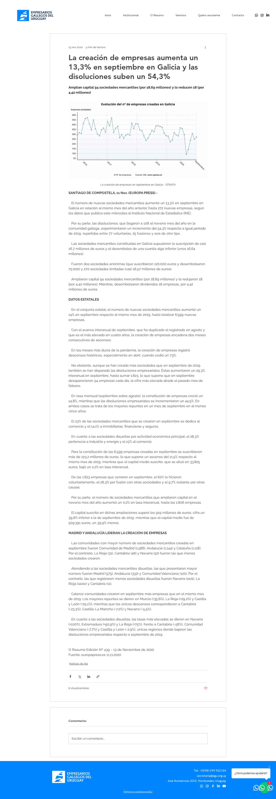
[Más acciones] (205, 47)
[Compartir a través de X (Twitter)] (79, 676)
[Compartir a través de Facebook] (70, 676)
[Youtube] (224, 786)
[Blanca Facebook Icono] (213, 786)
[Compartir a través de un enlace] (98, 676)
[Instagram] (262, 15)
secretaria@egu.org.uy (211, 775)
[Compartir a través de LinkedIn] (88, 676)
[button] (133, 15)
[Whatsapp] (256, 15)
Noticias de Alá (78, 663)
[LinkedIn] (268, 15)
